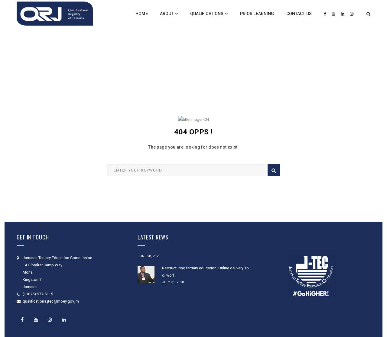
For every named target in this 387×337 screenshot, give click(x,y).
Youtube (36, 319)
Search (274, 170)
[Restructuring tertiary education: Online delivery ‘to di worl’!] (146, 274)
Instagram (49, 319)
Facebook (22, 319)
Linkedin (63, 319)
